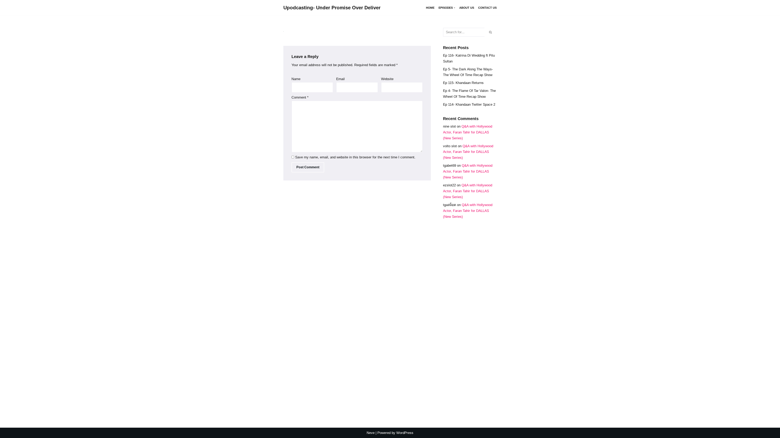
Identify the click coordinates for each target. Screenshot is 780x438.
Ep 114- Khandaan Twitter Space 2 (469, 104)
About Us (466, 7)
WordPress (404, 433)
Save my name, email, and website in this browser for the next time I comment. (355, 157)
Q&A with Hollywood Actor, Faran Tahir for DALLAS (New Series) (467, 132)
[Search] (490, 32)
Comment (300, 97)
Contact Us (487, 7)
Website (387, 79)
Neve (371, 433)
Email (340, 79)
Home (430, 7)
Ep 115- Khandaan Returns (463, 83)
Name (295, 79)
